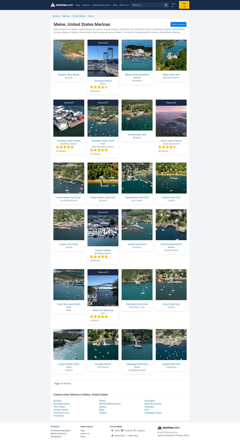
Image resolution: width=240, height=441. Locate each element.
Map (78, 5)
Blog (115, 5)
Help (82, 430)
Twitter (117, 430)
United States (78, 16)
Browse (56, 16)
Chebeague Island (153, 412)
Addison (103, 412)
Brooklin (57, 400)
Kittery (102, 400)
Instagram (141, 430)
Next (68, 383)
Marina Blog (119, 435)
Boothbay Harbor (62, 403)
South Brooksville (153, 403)
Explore (85, 5)
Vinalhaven (59, 415)
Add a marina (178, 24)
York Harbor (59, 406)
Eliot (147, 409)
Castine (102, 406)
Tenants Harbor (61, 409)
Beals (101, 409)
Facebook (128, 430)
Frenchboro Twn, (62, 412)
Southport (149, 406)
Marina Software (58, 433)
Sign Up (184, 5)
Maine (91, 16)
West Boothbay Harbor (110, 403)
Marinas (66, 16)
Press (83, 436)
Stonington (150, 400)
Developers (56, 436)
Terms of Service (166, 435)
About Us (123, 5)
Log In (173, 5)
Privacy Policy (182, 435)
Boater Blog (133, 435)
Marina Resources (101, 5)
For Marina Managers (60, 430)
